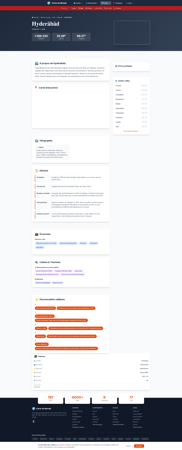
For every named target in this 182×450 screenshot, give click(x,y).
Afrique (95, 416)
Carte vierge (76, 422)
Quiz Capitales (137, 414)
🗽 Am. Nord (98, 8)
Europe (95, 411)
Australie (106, 439)
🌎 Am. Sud (107, 8)
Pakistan (59, 17)
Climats (74, 419)
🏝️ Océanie (117, 8)
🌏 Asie (80, 8)
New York (116, 414)
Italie (74, 439)
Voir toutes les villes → (131, 131)
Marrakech (116, 422)
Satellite (74, 414)
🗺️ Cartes (76, 3)
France (35, 439)
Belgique (136, 439)
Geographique (76, 416)
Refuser (128, 446)
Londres (115, 419)
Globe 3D (136, 411)
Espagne (59, 439)
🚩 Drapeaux (117, 3)
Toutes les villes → (119, 424)
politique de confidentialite (66, 447)
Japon (99, 439)
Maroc (52, 439)
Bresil (113, 439)
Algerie (120, 439)
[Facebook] (33, 421)
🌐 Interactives (91, 3)
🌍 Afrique (89, 8)
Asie (53, 17)
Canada (91, 439)
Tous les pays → (98, 424)
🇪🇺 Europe (73, 8)
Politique (75, 424)
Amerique (95, 419)
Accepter (139, 446)
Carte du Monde (77, 411)
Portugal (67, 439)
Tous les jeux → (138, 427)
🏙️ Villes (105, 3)
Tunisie (128, 439)
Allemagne (82, 439)
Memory (135, 422)
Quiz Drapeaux (137, 416)
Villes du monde (45, 17)
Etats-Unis (43, 439)
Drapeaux (145, 439)
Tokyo (115, 416)
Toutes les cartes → (79, 427)
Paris (114, 411)
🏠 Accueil (35, 17)
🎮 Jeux (129, 3)
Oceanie (95, 422)
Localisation (136, 419)
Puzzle (135, 424)
